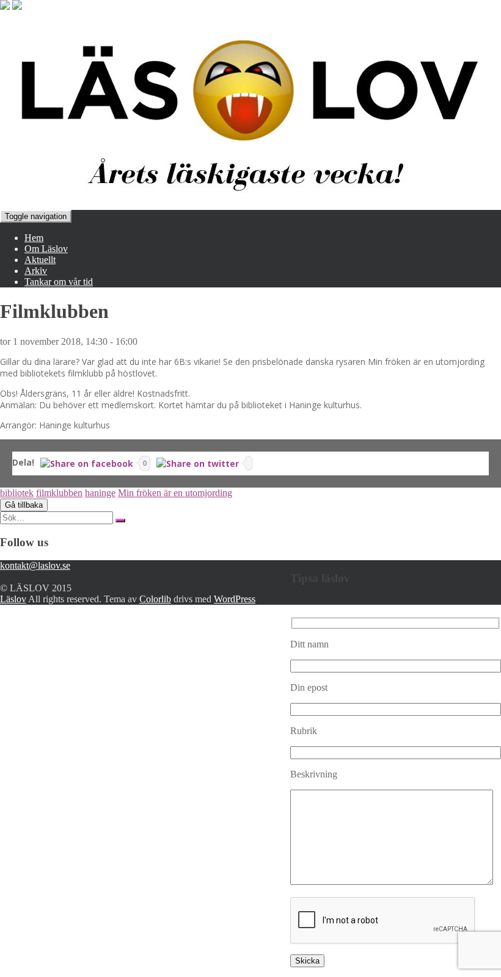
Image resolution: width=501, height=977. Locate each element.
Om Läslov (46, 248)
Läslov (13, 599)
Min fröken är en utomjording (175, 493)
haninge (100, 493)
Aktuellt (40, 259)
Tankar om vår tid (58, 281)
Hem (33, 238)
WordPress (234, 599)
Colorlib (155, 599)
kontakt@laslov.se (35, 565)
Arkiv (35, 270)
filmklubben (59, 493)
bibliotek (17, 493)
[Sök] (120, 520)
